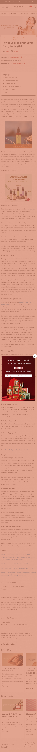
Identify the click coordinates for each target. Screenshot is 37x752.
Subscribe (28, 376)
